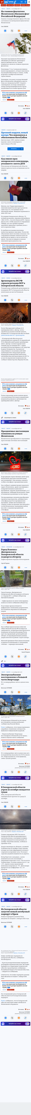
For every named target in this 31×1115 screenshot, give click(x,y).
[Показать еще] (26, 30)
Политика (9, 276)
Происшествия (10, 545)
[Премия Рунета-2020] (14, 1)
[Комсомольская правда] (8, 2)
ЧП (4, 657)
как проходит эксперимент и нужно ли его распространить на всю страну (15, 95)
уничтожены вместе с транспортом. (12, 333)
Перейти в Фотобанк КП (19, 203)
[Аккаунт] (29, 2)
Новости (3, 5)
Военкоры (18, 5)
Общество (9, 8)
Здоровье (9, 1023)
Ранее (3, 723)
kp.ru (28, 105)
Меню (2, 2)
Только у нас (10, 5)
